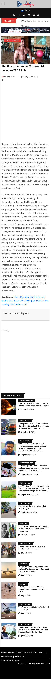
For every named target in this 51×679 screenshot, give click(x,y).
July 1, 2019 (30, 76)
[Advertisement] (25, 113)
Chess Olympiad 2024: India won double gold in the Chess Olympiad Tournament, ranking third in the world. (25, 300)
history (23, 523)
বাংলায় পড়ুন (26, 10)
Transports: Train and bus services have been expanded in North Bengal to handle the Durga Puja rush (33, 426)
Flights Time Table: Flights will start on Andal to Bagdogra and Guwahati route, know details (33, 569)
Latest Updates (12, 40)
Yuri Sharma (8, 76)
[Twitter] (24, 15)
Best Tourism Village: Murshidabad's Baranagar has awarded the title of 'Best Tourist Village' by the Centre (33, 488)
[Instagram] (29, 15)
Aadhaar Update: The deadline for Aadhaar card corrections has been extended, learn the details (33, 468)
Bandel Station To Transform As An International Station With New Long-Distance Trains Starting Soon (33, 629)
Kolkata (23, 564)
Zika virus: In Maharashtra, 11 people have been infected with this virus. (33, 589)
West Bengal (25, 421)
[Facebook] (19, 15)
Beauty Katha (25, 544)
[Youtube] (34, 15)
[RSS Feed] (14, 15)
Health (23, 584)
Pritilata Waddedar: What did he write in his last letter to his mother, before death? (34, 528)
